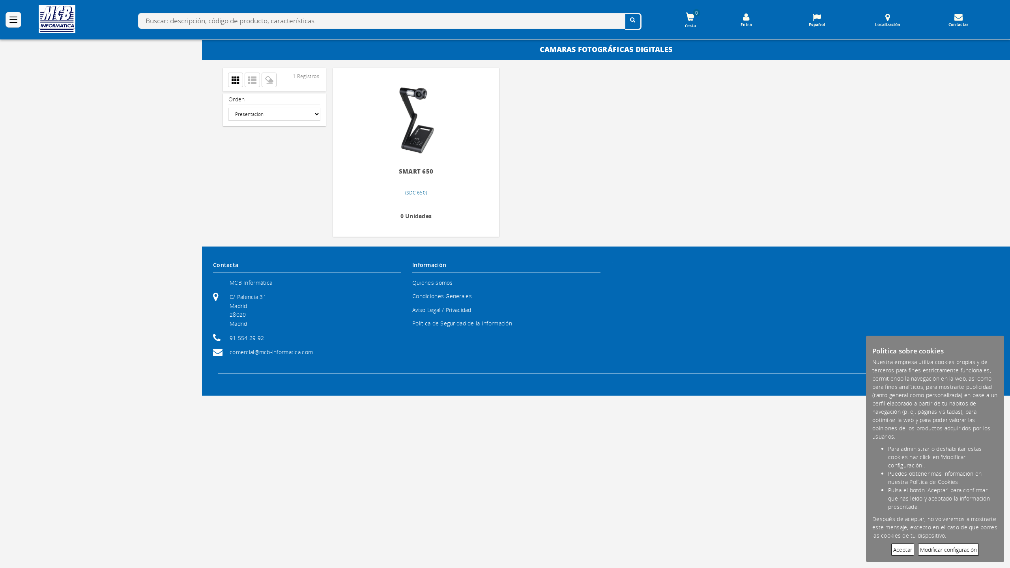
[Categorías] (13, 20)
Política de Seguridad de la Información (462, 323)
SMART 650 (399, 171)
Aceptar (902, 549)
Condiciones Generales (442, 296)
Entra (746, 24)
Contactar (958, 24)
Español (817, 24)
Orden (236, 99)
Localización (887, 24)
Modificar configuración (948, 549)
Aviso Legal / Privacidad (441, 310)
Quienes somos (432, 282)
